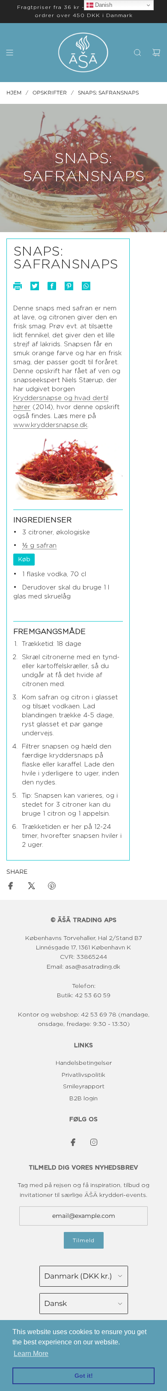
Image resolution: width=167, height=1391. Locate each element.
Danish (102, 5)
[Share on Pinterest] (51, 887)
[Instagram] (93, 1142)
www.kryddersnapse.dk (50, 425)
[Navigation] (9, 52)
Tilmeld (84, 1240)
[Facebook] (73, 1142)
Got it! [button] (84, 1375)
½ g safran (39, 545)
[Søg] (137, 52)
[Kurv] (156, 52)
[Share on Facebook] (10, 887)
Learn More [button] (31, 1353)
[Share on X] (31, 887)
